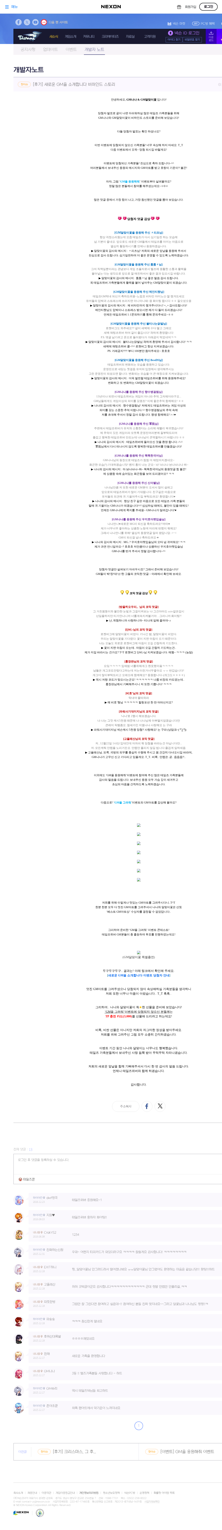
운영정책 (144, 1493)
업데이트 (50, 49)
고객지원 (149, 37)
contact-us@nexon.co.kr (36, 1501)
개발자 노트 (94, 49)
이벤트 (71, 49)
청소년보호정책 (111, 1493)
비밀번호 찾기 (192, 39)
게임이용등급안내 (65, 1493)
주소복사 (125, 1106)
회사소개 (18, 1493)
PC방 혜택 (208, 24)
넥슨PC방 (129, 1493)
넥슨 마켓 (179, 24)
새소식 (53, 37)
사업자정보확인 (152, 1502)
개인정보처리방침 (88, 1493)
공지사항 (28, 49)
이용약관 (46, 1493)
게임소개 (70, 37)
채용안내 (32, 1493)
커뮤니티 (88, 37)
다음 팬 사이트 (58, 22)
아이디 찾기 (174, 39)
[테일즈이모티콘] (26, 1179)
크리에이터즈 (110, 37)
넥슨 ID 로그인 (187, 33)
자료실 (130, 37)
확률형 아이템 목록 (164, 1493)
